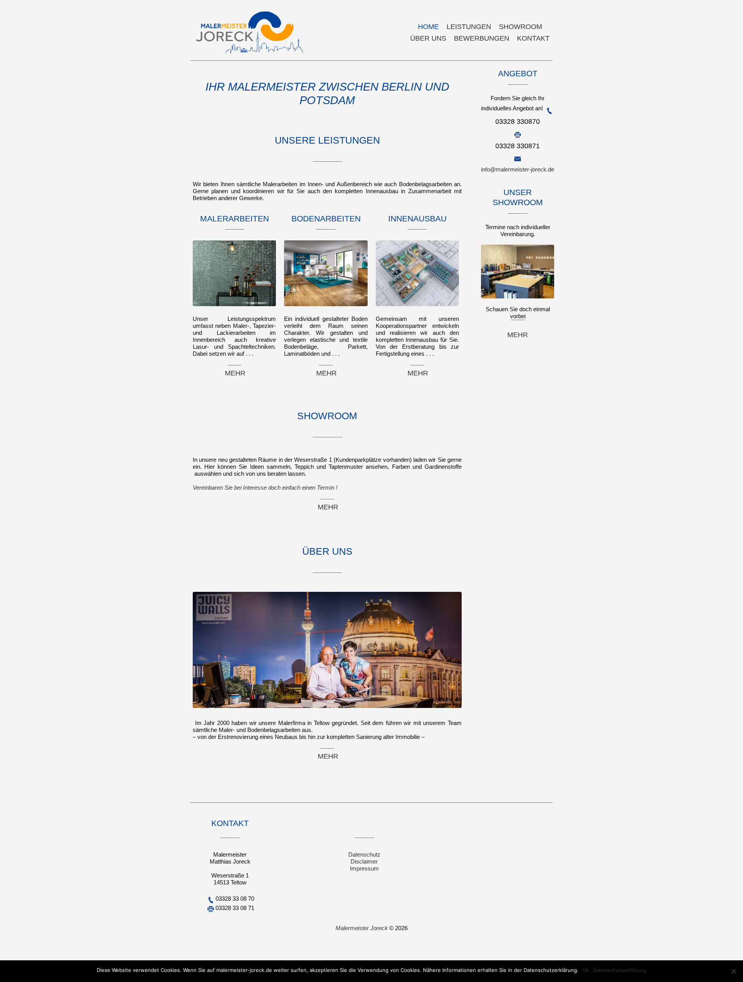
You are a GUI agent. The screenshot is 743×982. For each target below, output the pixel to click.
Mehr (234, 373)
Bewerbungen (481, 38)
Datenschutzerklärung (619, 970)
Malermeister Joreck (362, 928)
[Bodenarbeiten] (325, 308)
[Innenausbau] (417, 308)
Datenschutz (364, 854)
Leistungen (469, 27)
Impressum (364, 868)
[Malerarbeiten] (234, 308)
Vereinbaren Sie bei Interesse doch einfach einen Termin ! (265, 487)
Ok (585, 970)
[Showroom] (193, 387)
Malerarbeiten (234, 218)
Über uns (428, 38)
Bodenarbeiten (326, 218)
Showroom (520, 27)
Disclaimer (364, 861)
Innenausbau (417, 218)
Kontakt (533, 38)
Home (428, 27)
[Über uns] (193, 522)
